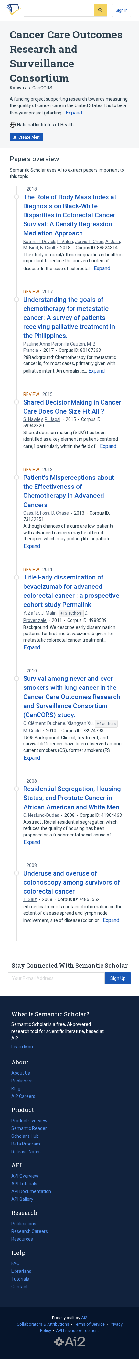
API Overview (24, 1176)
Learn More (23, 1046)
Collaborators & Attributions (43, 1324)
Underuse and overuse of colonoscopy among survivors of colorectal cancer (71, 882)
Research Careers (29, 1232)
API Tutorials (24, 1183)
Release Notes (26, 1151)
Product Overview (29, 1120)
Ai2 (84, 1317)
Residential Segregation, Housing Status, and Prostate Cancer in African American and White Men (72, 798)
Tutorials (20, 1278)
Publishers (22, 1080)
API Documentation (31, 1192)
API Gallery (22, 1199)
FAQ (15, 1263)
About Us (20, 1073)
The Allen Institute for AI (69, 1342)
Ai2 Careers (23, 1097)
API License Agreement (77, 1330)
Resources (22, 1239)
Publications (23, 1224)
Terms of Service (89, 1324)
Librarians (21, 1271)
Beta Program (25, 1143)
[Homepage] (13, 10)
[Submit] (100, 10)
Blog (18, 1089)
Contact (19, 1286)
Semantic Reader (29, 1128)
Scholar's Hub (25, 1136)
